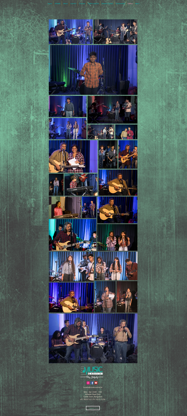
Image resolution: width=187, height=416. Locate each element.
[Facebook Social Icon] (92, 382)
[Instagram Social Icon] (88, 382)
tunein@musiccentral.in (92, 387)
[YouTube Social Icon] (95, 382)
